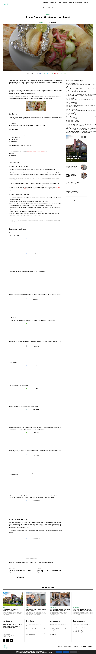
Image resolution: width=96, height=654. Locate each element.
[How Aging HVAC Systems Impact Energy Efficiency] (84, 167)
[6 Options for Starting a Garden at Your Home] (84, 200)
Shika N (68, 160)
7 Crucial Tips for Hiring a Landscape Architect (74, 157)
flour (23, 149)
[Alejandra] (12, 577)
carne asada (25, 562)
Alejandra (42, 22)
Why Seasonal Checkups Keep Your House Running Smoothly (72, 192)
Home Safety (76, 607)
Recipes (48, 14)
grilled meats (38, 562)
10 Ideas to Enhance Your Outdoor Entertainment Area (33, 625)
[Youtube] (11, 640)
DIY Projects (53, 607)
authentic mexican (17, 562)
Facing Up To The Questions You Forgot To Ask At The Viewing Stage (82, 631)
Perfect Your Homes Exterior (79, 627)
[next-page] (85, 137)
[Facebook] (4, 640)
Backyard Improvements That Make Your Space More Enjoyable (72, 175)
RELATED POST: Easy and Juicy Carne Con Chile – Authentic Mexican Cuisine (25, 87)
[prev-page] (82, 137)
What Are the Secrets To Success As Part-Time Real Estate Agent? (36, 629)
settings (50, 652)
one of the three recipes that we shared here (36, 151)
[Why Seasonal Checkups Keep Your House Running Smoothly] (84, 192)
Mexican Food (51, 562)
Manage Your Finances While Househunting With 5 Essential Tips (35, 633)
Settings (73, 652)
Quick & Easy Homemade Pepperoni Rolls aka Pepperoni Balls (20, 571)
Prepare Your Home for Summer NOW (81, 624)
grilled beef (31, 562)
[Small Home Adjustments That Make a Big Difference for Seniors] (84, 184)
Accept (58, 652)
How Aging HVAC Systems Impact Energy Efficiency (71, 167)
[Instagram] (7, 640)
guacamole (44, 562)
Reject (66, 652)
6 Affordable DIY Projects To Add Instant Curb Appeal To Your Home (49, 571)
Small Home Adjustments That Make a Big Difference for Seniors (72, 184)
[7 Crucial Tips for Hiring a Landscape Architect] (76, 148)
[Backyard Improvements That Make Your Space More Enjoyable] (84, 175)
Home (27, 607)
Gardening (5, 607)
